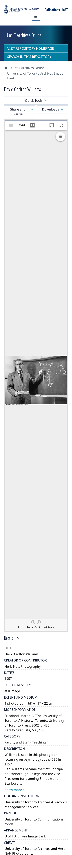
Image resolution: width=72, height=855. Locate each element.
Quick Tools (34, 100)
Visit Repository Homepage (30, 48)
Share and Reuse (18, 111)
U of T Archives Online (28, 68)
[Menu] (36, 17)
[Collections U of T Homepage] (6, 68)
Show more (13, 790)
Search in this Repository (29, 56)
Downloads (50, 109)
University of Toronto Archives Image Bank (35, 75)
